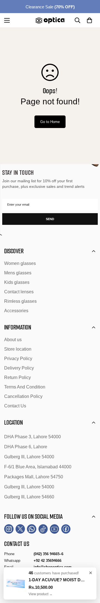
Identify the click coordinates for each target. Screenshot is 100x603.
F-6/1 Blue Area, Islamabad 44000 (37, 466)
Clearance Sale (50, 6)
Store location (17, 349)
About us (13, 339)
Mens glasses (17, 272)
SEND (50, 219)
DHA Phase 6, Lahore (25, 446)
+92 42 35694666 (47, 560)
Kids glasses (16, 282)
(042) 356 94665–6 (48, 554)
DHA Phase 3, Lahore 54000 (32, 436)
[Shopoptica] (50, 20)
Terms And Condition (24, 387)
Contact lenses (19, 291)
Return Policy (17, 377)
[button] (89, 20)
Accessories (16, 310)
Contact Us (15, 405)
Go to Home (50, 122)
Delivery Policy (19, 368)
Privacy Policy (18, 358)
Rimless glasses (20, 301)
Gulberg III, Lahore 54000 (29, 456)
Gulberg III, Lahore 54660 (29, 496)
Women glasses (20, 263)
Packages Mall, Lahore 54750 (33, 476)
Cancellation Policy (23, 396)
